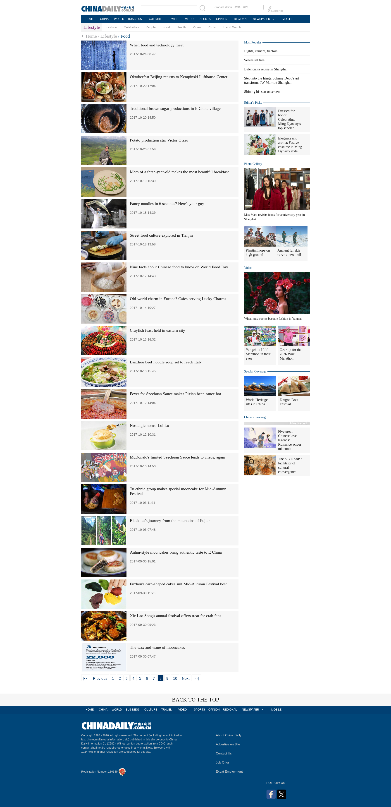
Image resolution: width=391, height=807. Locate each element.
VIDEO (189, 19)
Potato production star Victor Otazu (159, 140)
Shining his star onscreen (262, 92)
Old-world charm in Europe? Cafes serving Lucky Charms (178, 298)
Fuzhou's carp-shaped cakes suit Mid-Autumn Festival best (178, 584)
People (151, 27)
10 (175, 678)
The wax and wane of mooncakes (157, 647)
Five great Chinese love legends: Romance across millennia (289, 440)
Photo (212, 27)
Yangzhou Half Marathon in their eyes (258, 354)
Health (181, 27)
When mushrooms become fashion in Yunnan (273, 318)
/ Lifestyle (107, 36)
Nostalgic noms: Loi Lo (149, 425)
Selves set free (254, 60)
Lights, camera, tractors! (261, 51)
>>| (196, 678)
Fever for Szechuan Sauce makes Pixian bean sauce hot (175, 393)
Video (197, 27)
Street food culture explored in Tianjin (161, 235)
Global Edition (223, 7)
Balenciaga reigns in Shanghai (265, 69)
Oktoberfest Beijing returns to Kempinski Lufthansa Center (178, 76)
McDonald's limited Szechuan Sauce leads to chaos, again (177, 457)
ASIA (237, 7)
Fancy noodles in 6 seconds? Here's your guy (167, 203)
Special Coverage (255, 371)
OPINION (221, 19)
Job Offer (222, 762)
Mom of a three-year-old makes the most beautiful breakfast (179, 172)
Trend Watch (232, 27)
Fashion (111, 27)
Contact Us (224, 753)
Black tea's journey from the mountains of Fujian (170, 520)
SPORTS (205, 19)
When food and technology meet (157, 45)
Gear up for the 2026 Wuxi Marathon (290, 354)
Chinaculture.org (255, 417)
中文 (245, 7)
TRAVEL (172, 19)
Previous (100, 678)
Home (91, 36)
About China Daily (228, 735)
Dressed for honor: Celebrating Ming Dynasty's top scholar (289, 119)
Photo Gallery (253, 164)
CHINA (104, 19)
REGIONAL (241, 19)
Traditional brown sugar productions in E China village (175, 108)
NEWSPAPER (261, 19)
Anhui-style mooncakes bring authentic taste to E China (176, 552)
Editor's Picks (253, 102)
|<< (85, 678)
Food (166, 27)
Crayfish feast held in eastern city (157, 330)
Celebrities (131, 27)
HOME (90, 19)
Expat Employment (229, 771)
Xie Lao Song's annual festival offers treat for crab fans (175, 615)
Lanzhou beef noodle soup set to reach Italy (166, 362)
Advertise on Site (228, 744)
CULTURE (155, 19)
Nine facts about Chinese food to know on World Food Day (179, 267)
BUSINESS (135, 19)
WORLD (119, 19)
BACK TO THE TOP (195, 700)
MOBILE (287, 19)
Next (185, 678)
